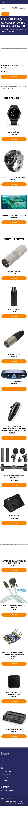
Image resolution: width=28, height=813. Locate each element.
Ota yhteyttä (13, 801)
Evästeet (20, 801)
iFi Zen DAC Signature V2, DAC (14, 381)
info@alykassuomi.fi (6, 2)
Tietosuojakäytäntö (10, 803)
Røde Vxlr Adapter (14, 309)
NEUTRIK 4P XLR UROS (14, 354)
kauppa (5, 14)
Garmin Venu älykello (14, 132)
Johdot (10, 65)
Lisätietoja (14, 76)
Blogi (5, 780)
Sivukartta (20, 803)
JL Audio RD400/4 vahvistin (14, 729)
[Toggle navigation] (3, 7)
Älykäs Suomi (7, 771)
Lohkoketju (7, 774)
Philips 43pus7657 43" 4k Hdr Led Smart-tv (14, 215)
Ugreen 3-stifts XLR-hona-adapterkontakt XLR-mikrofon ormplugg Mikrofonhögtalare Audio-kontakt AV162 (14, 429)
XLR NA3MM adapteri (14, 271)
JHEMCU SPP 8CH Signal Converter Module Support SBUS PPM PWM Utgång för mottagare (14, 654)
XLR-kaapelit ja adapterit (18, 65)
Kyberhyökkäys (8, 777)
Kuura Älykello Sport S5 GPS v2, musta (14, 177)
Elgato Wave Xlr (14, 516)
